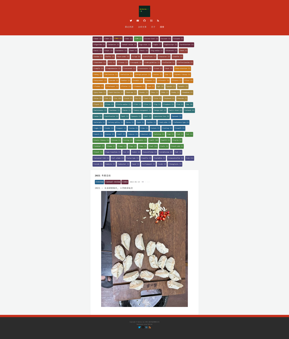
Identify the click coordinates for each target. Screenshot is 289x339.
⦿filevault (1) (163, 80)
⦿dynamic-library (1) (182, 74)
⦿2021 (125, 182)
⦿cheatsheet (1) (99, 62)
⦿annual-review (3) (128, 45)
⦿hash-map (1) (130, 92)
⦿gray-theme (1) (99, 92)
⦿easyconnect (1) (99, 80)
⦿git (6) (160, 86)
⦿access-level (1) (151, 39)
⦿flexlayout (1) (112, 86)
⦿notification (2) (111, 116)
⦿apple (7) (157, 45)
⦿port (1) (147, 116)
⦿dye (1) (168, 74)
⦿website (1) (110, 164)
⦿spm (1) (170, 134)
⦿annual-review (112, 182)
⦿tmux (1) (142, 146)
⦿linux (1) (109, 104)
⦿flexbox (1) (98, 86)
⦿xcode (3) (161, 164)
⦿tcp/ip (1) (177, 140)
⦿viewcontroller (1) (175, 158)
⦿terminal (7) (98, 146)
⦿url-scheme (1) (117, 158)
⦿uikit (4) (136, 152)
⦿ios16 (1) (128, 98)
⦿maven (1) (126, 110)
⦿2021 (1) (118, 38)
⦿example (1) (137, 80)
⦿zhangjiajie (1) (175, 164)
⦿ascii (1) (97, 51)
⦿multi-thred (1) (175, 110)
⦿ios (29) (117, 98)
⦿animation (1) (113, 45)
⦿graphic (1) (183, 86)
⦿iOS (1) (107, 98)
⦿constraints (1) (144, 68)
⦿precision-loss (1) (161, 116)
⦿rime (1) (144, 128)
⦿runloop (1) (167, 128)
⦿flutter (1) (126, 86)
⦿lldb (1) (137, 104)
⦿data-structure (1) (182, 68)
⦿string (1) (127, 140)
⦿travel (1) (98, 152)
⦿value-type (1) (132, 158)
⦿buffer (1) (109, 57)
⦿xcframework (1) (148, 164)
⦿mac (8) (189, 104)
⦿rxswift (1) (180, 128)
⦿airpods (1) (178, 39)
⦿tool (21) (153, 146)
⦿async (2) (108, 51)
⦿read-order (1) (164, 122)
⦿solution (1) (159, 134)
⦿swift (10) (153, 140)
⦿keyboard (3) (169, 98)
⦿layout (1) (98, 104)
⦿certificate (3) (149, 57)
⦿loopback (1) (168, 104)
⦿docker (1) (157, 74)
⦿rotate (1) (155, 128)
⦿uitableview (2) (165, 152)
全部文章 (142, 27)
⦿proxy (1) (129, 122)
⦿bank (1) (133, 51)
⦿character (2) (164, 57)
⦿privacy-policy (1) (115, 122)
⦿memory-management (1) (142, 110)
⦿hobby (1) (175, 92)
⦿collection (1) (168, 62)
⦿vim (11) (189, 158)
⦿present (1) (177, 116)
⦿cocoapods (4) (136, 62)
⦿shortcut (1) (145, 134)
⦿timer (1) (122, 146)
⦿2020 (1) (108, 39)
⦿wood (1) (135, 164)
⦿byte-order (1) (123, 57)
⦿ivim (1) (157, 98)
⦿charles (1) (177, 57)
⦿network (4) (189, 110)
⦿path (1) (124, 116)
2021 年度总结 (103, 175)
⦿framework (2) (139, 86)
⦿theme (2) (111, 146)
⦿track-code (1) (177, 146)
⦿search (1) (98, 134)
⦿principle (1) (99, 122)
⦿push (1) (140, 122)
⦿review (99, 182)
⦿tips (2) (132, 146)
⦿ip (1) (138, 98)
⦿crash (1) (158, 68)
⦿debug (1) (97, 74)
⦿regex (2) (97, 128)
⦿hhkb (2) (164, 92)
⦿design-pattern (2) (142, 74)
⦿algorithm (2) (99, 45)
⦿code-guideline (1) (152, 62)
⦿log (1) (157, 104)
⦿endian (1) (125, 80)
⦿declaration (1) (110, 74)
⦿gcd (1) (150, 86)
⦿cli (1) (111, 62)
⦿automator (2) (121, 51)
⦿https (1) (97, 98)
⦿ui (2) (126, 152)
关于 (153, 27)
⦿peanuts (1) (136, 116)
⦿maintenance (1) (99, 110)
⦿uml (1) (178, 152)
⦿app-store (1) (144, 45)
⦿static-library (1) (101, 140)
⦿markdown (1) (114, 110)
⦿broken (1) (98, 57)
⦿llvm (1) (147, 104)
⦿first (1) (188, 80)
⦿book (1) (183, 51)
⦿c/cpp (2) (136, 57)
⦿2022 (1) (128, 39)
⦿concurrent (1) (129, 68)
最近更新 (129, 27)
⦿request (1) (121, 128)
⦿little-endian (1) (123, 104)
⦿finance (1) (177, 80)
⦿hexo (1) (154, 92)
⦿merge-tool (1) (160, 110)
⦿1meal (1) (97, 39)
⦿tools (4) (164, 146)
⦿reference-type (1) (181, 122)
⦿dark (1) (168, 68)
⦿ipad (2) (147, 98)
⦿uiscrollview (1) (150, 152)
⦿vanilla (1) (146, 158)
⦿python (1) (151, 122)
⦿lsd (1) (179, 104)
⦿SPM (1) (138, 39)
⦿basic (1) (143, 51)
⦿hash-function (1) (115, 92)
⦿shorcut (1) (133, 134)
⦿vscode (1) (98, 164)
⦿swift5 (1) (165, 140)
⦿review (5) (133, 128)
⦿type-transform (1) (113, 152)
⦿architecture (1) (186, 45)
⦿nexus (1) (97, 116)
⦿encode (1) (113, 80)
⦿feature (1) (150, 80)
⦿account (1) (166, 39)
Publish (150, 324)
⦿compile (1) (98, 68)
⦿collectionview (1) (185, 62)
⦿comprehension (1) (113, 68)
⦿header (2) (143, 92)
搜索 (162, 27)
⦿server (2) (109, 134)
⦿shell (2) (121, 134)
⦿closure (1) (123, 62)
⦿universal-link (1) (101, 158)
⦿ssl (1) (189, 134)
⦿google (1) (170, 86)
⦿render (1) (108, 128)
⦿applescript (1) (170, 45)
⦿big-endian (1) (156, 51)
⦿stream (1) (116, 140)
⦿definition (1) (126, 74)
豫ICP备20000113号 (154, 322)
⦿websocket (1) (123, 164)
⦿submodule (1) (140, 140)
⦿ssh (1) (179, 134)
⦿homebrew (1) (187, 92)
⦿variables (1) (159, 158)
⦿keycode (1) (182, 98)
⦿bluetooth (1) (171, 51)
